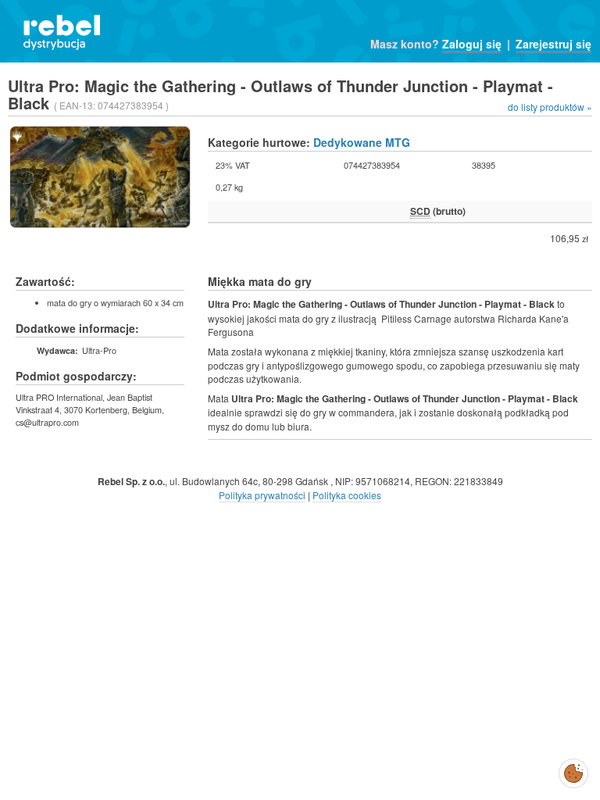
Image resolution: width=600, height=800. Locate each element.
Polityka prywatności (262, 495)
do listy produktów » (550, 106)
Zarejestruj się (553, 44)
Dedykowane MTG (361, 142)
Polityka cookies (346, 495)
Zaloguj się (472, 44)
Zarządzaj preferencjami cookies (573, 770)
